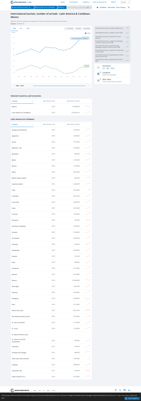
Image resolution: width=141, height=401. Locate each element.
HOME (62, 2)
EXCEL (113, 68)
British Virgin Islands (19, 178)
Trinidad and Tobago (19, 353)
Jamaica (14, 274)
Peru (13, 304)
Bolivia (14, 166)
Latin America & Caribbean (21, 113)
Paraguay (15, 298)
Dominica (15, 220)
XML (107, 68)
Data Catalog (120, 7)
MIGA (48, 391)
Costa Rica (15, 202)
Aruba (14, 142)
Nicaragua (15, 286)
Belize (14, 160)
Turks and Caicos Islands (20, 359)
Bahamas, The (17, 148)
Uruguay (15, 365)
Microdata (111, 7)
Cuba (13, 208)
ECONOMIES (73, 2)
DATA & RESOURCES (100, 2)
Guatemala (15, 250)
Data (29, 2)
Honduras (15, 268)
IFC (44, 391)
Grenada (15, 244)
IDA (40, 391)
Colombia (15, 196)
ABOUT (113, 2)
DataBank (103, 7)
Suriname (15, 347)
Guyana (14, 256)
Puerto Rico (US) (17, 310)
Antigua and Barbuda (19, 130)
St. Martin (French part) (20, 335)
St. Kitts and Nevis (18, 323)
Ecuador (15, 232)
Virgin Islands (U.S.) (18, 377)
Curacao (15, 214)
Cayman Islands (17, 184)
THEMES (85, 2)
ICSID (53, 391)
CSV (103, 68)
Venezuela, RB (17, 371)
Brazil (14, 172)
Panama (14, 292)
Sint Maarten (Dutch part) (21, 316)
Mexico (14, 107)
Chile (13, 190)
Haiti (13, 262)
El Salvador (16, 238)
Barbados (15, 154)
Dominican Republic (19, 226)
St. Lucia (15, 328)
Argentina (15, 136)
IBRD (34, 391)
